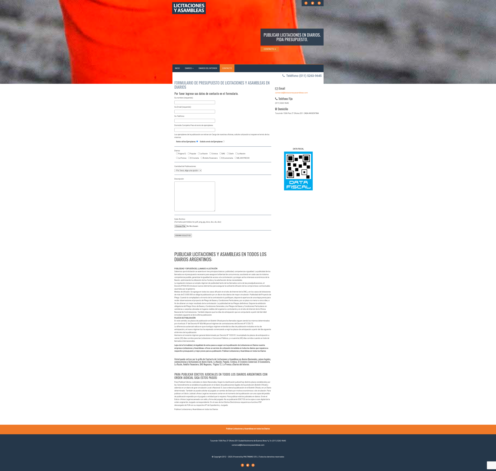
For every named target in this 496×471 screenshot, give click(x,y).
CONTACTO (269, 49)
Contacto (227, 68)
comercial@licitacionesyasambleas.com (291, 93)
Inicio (177, 68)
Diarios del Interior (208, 68)
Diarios (188, 68)
